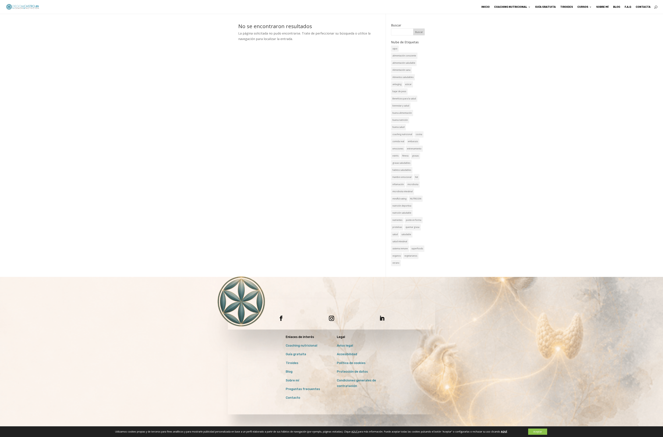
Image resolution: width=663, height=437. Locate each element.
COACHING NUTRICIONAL (510, 7)
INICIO (485, 7)
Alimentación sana (401, 69)
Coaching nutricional (301, 345)
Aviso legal (345, 345)
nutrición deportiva (401, 205)
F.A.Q (628, 7)
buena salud (398, 127)
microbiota (412, 184)
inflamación (398, 184)
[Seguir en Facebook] (281, 318)
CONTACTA (643, 7)
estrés (395, 155)
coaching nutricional (402, 134)
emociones (397, 148)
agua (394, 48)
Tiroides (292, 363)
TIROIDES (566, 7)
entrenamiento (414, 148)
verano (395, 262)
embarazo (413, 141)
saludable (406, 234)
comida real (398, 141)
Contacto (293, 398)
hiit (416, 177)
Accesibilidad (347, 354)
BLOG (616, 7)
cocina (419, 134)
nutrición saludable (401, 212)
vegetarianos (410, 255)
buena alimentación (402, 112)
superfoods (417, 248)
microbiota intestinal (402, 191)
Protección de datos (352, 372)
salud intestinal (399, 241)
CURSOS (582, 7)
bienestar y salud (400, 105)
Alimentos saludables (403, 77)
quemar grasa (412, 227)
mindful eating (399, 198)
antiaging (396, 84)
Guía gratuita (545, 7)
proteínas (397, 227)
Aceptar (537, 431)
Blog (289, 372)
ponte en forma (413, 220)
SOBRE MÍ (602, 7)
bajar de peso (399, 91)
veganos (396, 255)
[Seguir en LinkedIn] (382, 318)
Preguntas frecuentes (303, 389)
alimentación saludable (403, 62)
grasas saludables (401, 162)
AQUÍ (354, 431)
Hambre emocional (401, 177)
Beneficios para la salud (404, 98)
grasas (415, 155)
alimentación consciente (404, 55)
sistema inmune (400, 248)
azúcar (408, 84)
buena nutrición (400, 120)
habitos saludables (401, 170)
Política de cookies (351, 363)
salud (395, 234)
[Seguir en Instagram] (331, 318)
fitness (405, 155)
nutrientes (397, 220)
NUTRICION (415, 198)
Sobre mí (292, 380)
